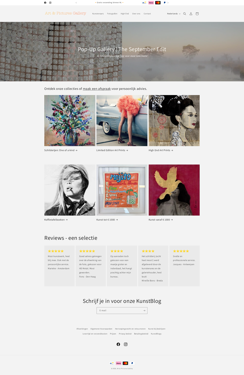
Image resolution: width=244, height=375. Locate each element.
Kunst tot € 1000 (105, 219)
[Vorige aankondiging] (76, 2)
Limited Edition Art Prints (110, 150)
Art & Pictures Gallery (125, 368)
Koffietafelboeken (54, 219)
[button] (185, 14)
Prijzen (113, 333)
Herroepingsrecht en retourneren (130, 328)
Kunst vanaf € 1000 (159, 219)
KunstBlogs (156, 333)
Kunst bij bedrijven (156, 328)
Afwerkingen (82, 328)
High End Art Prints (159, 150)
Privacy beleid (125, 333)
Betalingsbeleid (141, 333)
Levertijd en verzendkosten (95, 333)
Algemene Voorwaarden (101, 328)
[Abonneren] (144, 310)
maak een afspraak (97, 88)
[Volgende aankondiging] (168, 2)
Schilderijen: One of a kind (59, 150)
